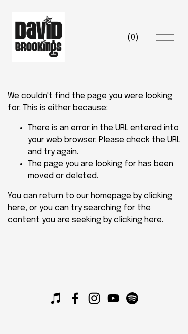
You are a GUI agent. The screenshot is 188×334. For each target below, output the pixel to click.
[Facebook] (75, 298)
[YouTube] (113, 298)
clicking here (138, 220)
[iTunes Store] (56, 298)
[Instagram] (94, 298)
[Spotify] (132, 298)
